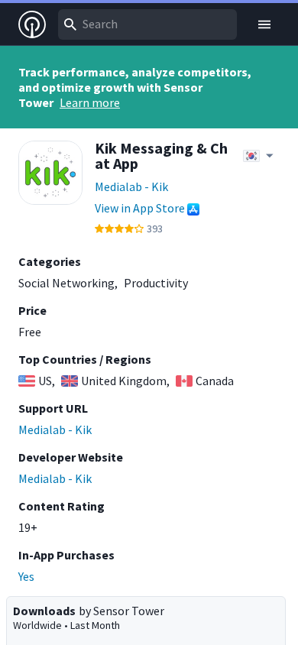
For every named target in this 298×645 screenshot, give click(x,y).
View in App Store (140, 208)
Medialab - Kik (131, 186)
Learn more (90, 102)
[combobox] (147, 24)
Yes (26, 576)
